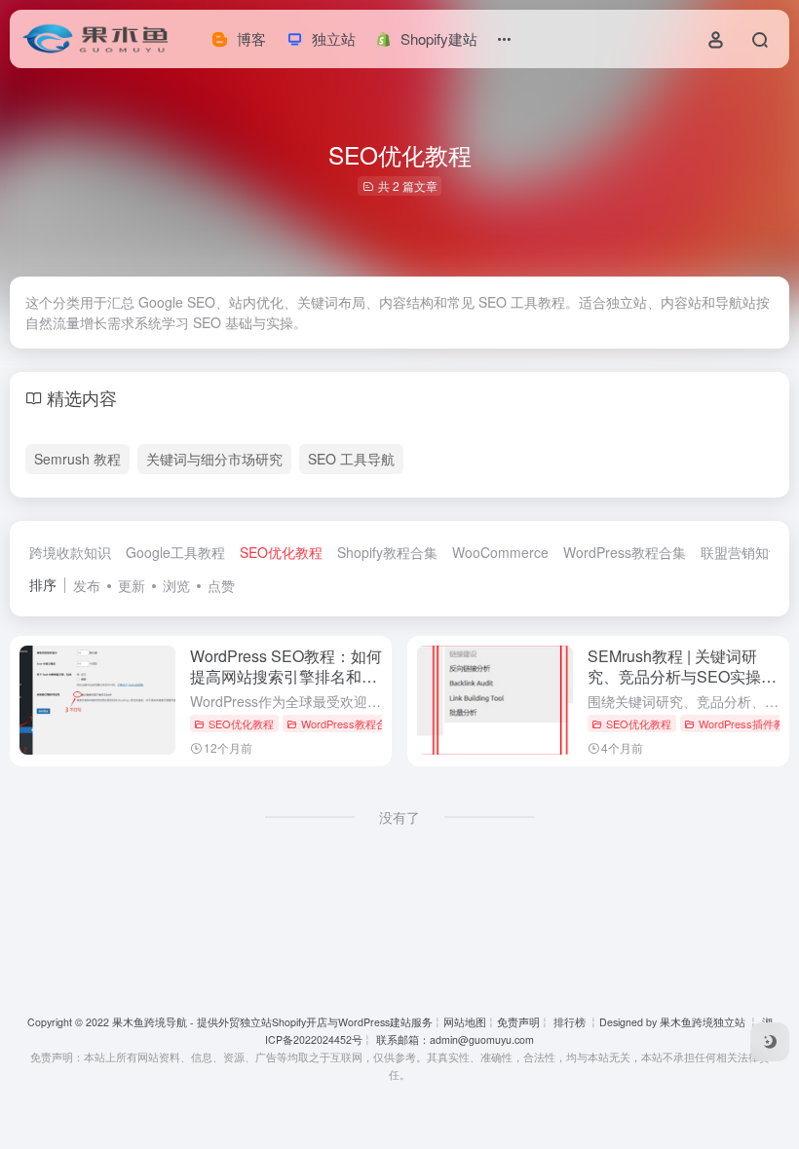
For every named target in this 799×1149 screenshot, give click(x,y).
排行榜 (569, 1022)
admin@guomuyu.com (482, 1039)
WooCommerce (500, 552)
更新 (131, 585)
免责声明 (518, 1022)
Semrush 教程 (77, 458)
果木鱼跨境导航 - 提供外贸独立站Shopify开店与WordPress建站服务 (272, 1022)
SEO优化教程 (281, 552)
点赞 (221, 585)
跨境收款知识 (70, 552)
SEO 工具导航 (351, 458)
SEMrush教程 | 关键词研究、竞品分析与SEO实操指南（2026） (682, 676)
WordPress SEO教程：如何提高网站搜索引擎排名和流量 (286, 676)
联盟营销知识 (741, 552)
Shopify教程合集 (387, 552)
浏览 (176, 585)
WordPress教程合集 (624, 552)
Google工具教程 (175, 552)
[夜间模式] (769, 1041)
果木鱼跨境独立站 (702, 1022)
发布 (86, 585)
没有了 (399, 817)
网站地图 (464, 1022)
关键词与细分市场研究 (214, 458)
